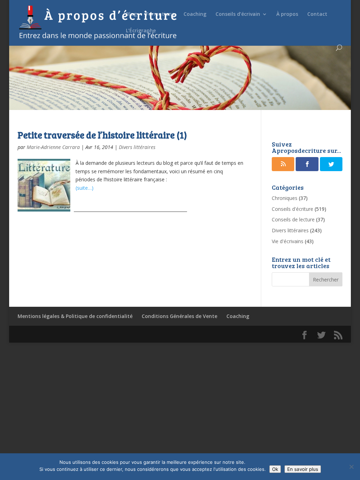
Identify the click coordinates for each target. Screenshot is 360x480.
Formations (160, 14)
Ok (275, 469)
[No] (351, 466)
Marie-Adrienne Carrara (53, 147)
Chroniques (284, 198)
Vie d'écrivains (287, 241)
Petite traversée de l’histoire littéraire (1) (102, 135)
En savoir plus (302, 469)
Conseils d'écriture (292, 209)
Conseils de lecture (293, 219)
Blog (131, 14)
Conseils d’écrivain (238, 14)
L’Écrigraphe (141, 31)
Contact (317, 14)
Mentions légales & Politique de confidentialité (75, 316)
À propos (287, 14)
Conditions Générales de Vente (179, 316)
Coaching (195, 14)
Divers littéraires (137, 147)
